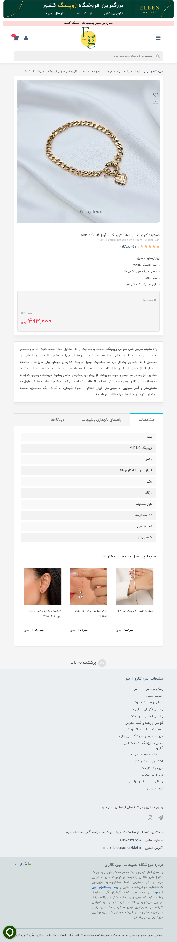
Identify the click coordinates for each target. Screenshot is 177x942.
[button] (19, 38)
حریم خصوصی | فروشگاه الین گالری (140, 736)
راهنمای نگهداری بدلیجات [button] (101, 419)
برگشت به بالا (84, 663)
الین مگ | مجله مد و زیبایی (145, 755)
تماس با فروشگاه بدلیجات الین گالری (143, 745)
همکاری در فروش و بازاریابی (145, 781)
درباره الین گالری (152, 775)
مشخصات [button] (146, 419)
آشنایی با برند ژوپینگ (149, 761)
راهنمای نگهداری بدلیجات (147, 709)
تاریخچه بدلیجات (152, 768)
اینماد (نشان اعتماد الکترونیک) (144, 730)
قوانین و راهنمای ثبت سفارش (144, 723)
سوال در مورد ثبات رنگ (148, 702)
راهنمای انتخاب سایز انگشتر (145, 716)
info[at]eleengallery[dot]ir (122, 847)
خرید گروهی (155, 788)
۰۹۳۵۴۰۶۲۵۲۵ (130, 840)
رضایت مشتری (154, 696)
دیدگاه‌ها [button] (57, 419)
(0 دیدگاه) (127, 247)
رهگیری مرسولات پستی (148, 689)
